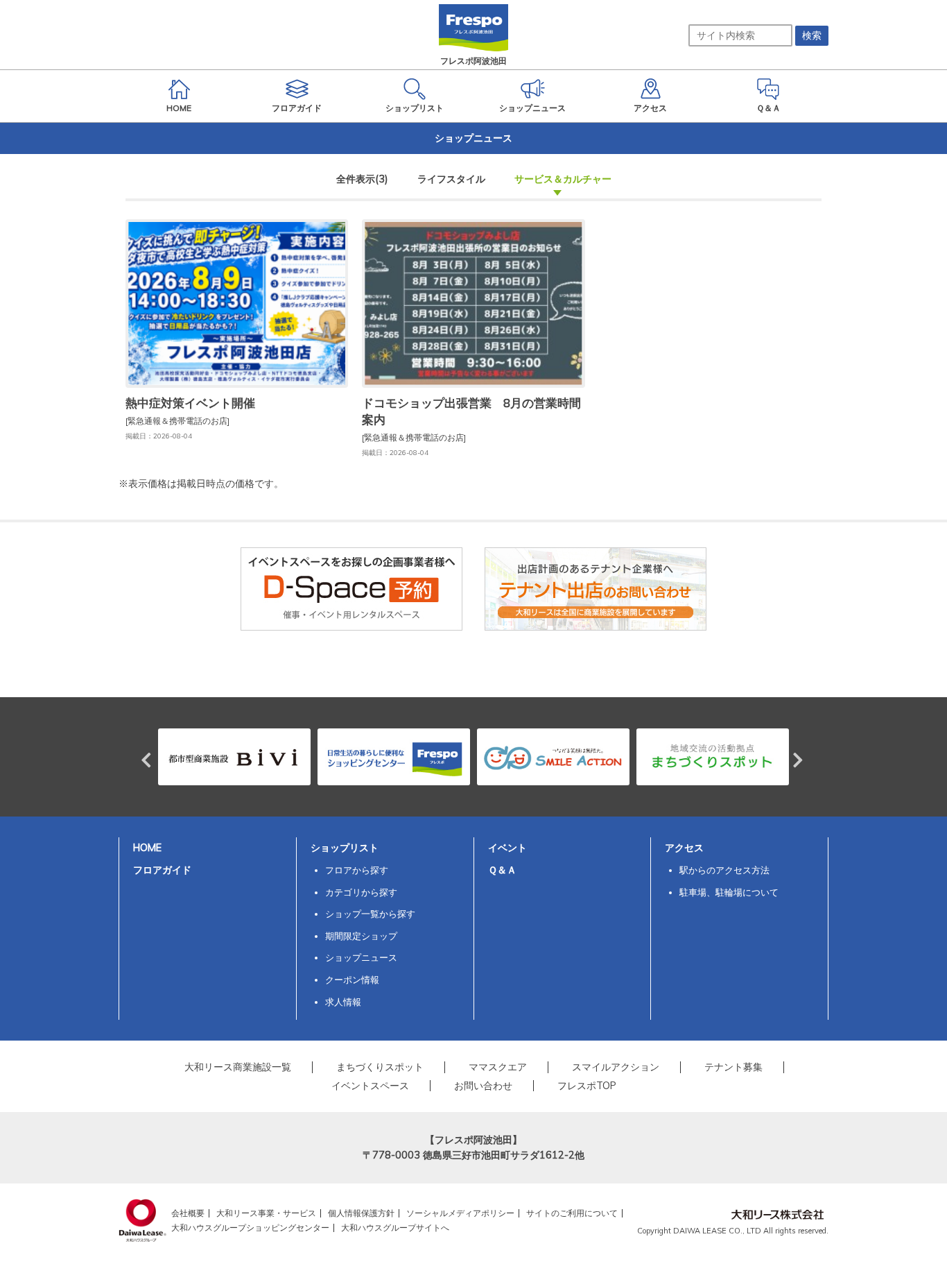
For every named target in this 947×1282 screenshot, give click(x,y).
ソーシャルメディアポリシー (460, 1213)
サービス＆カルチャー (562, 179)
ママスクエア (498, 1067)
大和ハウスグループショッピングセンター (250, 1227)
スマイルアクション (615, 1067)
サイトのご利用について (572, 1213)
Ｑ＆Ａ (502, 870)
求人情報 (343, 1001)
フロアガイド (162, 870)
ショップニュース (361, 957)
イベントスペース (370, 1085)
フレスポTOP (586, 1085)
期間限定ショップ (361, 935)
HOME (147, 847)
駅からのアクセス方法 (724, 869)
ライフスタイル (451, 179)
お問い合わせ (483, 1085)
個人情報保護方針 (361, 1213)
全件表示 (362, 179)
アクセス (684, 847)
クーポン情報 (352, 979)
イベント (507, 847)
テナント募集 (733, 1067)
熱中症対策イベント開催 (190, 402)
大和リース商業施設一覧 (237, 1067)
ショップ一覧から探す (370, 913)
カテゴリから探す (361, 892)
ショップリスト (345, 847)
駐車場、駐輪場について (729, 892)
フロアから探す (356, 869)
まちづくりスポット (380, 1067)
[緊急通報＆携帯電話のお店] (177, 421)
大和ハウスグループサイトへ (395, 1227)
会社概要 (188, 1213)
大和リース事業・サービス (266, 1213)
